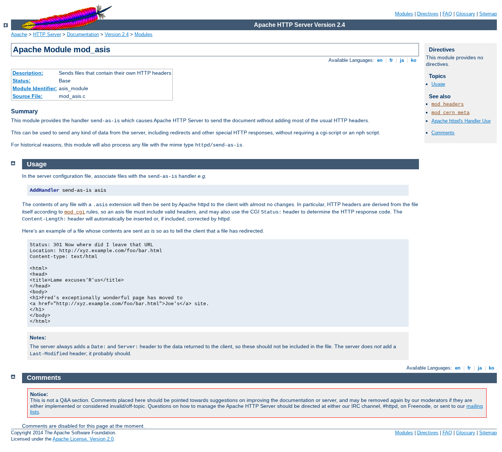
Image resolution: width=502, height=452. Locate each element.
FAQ (447, 14)
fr (391, 60)
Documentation (83, 34)
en (380, 60)
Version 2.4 (117, 34)
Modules (404, 14)
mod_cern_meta (450, 113)
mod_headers (447, 104)
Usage (438, 84)
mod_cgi (74, 212)
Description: (27, 73)
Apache (19, 34)
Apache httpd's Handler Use (461, 121)
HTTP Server (47, 34)
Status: (21, 81)
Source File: (27, 96)
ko (413, 60)
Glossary (465, 14)
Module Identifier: (34, 88)
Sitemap (488, 14)
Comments (443, 132)
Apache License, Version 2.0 (83, 439)
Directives (427, 14)
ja (401, 60)
